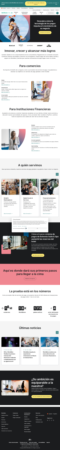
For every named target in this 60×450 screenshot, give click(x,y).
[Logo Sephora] (29, 46)
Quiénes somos (4, 415)
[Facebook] (49, 420)
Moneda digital (27, 431)
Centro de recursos (40, 415)
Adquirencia (26, 419)
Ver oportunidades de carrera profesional (41, 397)
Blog (37, 417)
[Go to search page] (57, 13)
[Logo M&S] (21, 46)
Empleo (18, 8)
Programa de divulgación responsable (29, 444)
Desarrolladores (24, 8)
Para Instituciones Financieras (30, 109)
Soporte (52, 10)
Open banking (27, 423)
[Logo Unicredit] (11, 46)
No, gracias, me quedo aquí (52, 3)
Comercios (16, 13)
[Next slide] (57, 174)
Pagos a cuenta (27, 421)
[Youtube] (51, 420)
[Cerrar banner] (58, 3)
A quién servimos (35, 13)
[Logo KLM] (49, 46)
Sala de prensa (46, 10)
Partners (13, 8)
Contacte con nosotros (6, 430)
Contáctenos (51, 13)
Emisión (26, 416)
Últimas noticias (30, 328)
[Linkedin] (47, 420)
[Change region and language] (57, 413)
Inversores (31, 8)
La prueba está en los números (30, 291)
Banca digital (27, 429)
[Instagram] (53, 420)
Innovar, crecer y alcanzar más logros (30, 50)
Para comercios (30, 66)
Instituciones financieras (25, 13)
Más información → (5, 84)
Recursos (41, 13)
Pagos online (15, 415)
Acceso (57, 10)
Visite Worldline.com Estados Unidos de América (35, 3)
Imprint (48, 442)
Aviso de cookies (33, 442)
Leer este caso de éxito (38, 255)
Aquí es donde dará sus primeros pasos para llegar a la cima (30, 272)
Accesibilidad (42, 442)
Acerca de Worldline (37, 10)
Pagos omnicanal (16, 417)
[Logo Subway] (39, 46)
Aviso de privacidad (13, 442)
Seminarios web (39, 422)
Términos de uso (23, 442)
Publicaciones (39, 419)
